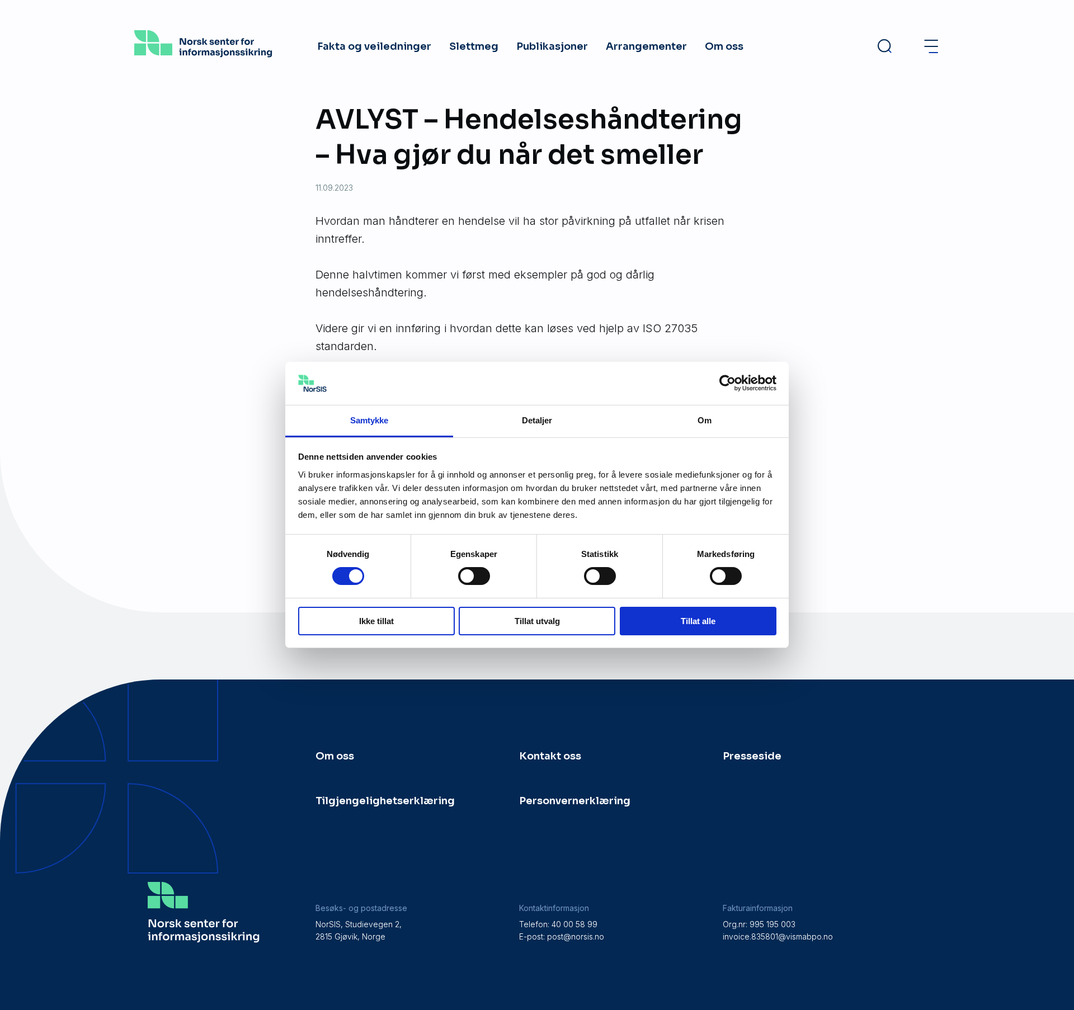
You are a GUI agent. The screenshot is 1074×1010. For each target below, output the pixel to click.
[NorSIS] (203, 53)
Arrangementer (646, 46)
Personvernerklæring (574, 801)
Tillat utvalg (537, 621)
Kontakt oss (550, 756)
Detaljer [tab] (537, 420)
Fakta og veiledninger (374, 46)
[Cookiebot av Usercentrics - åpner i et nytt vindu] (727, 383)
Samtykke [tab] (369, 420)
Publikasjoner (552, 46)
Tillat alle (698, 621)
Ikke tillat (376, 621)
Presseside (752, 756)
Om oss (724, 46)
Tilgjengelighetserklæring (385, 801)
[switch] (474, 576)
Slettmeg (473, 46)
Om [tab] (705, 420)
